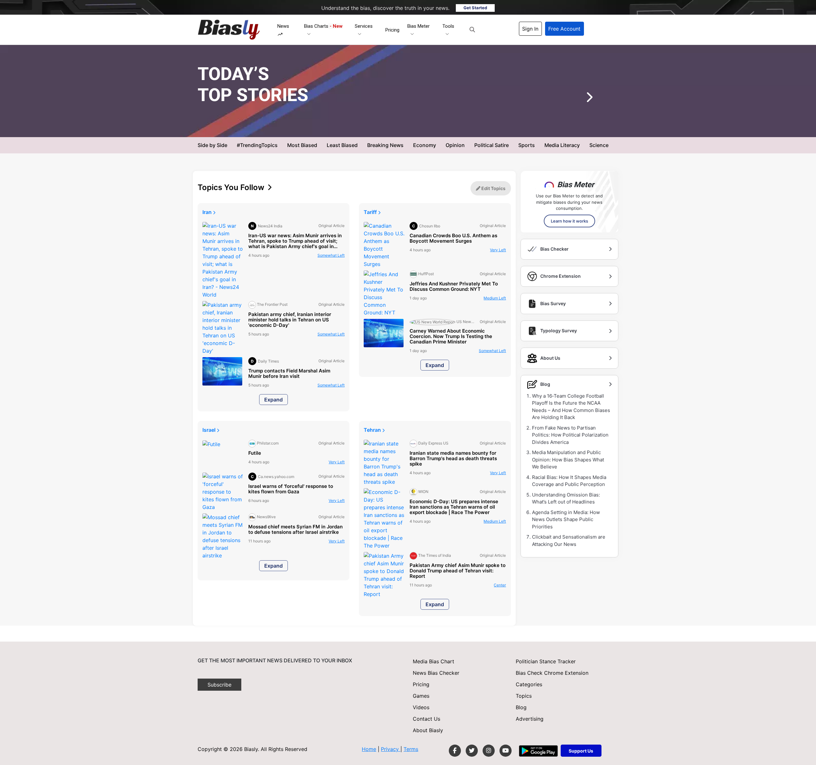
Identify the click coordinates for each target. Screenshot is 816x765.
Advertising (529, 719)
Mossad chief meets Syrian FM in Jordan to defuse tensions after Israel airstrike (295, 529)
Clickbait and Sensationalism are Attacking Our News (568, 540)
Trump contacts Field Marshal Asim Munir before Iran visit (289, 373)
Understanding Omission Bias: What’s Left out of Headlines (566, 498)
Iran (207, 212)
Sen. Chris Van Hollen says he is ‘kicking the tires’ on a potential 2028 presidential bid (408, 108)
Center (445, 127)
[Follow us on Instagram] (489, 751)
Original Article (417, 126)
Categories (529, 684)
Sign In (530, 29)
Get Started (475, 7)
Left (331, 255)
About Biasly (428, 730)
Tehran (373, 430)
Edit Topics (493, 188)
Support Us (581, 751)
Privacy (390, 749)
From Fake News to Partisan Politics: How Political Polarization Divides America (570, 435)
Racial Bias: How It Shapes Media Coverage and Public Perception (569, 481)
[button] (472, 29)
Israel (209, 430)
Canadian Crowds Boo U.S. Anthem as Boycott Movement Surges (453, 238)
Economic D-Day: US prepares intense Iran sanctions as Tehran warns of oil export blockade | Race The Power (454, 507)
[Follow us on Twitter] (472, 751)
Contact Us (426, 719)
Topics (524, 696)
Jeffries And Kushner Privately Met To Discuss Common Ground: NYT (454, 286)
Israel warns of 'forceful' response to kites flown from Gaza (290, 489)
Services (364, 26)
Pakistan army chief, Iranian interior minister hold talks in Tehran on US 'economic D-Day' (289, 320)
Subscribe (219, 684)
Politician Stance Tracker (546, 661)
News (283, 26)
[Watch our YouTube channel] (505, 751)
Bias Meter (418, 26)
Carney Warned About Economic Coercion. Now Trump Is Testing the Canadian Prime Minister (451, 336)
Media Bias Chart (433, 661)
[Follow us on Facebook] (455, 751)
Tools (448, 26)
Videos (421, 707)
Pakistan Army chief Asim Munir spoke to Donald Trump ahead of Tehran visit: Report (458, 571)
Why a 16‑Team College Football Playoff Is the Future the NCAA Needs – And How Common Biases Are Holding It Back (571, 407)
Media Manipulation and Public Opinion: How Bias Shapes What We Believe (568, 459)
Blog (521, 707)
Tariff (371, 212)
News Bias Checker (436, 673)
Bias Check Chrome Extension (552, 673)
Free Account (564, 29)
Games (421, 696)
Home (369, 749)
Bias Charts (323, 26)
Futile (254, 453)
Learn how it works (569, 221)
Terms (411, 749)
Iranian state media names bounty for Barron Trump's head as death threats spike (453, 459)
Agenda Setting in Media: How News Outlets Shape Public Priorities (566, 519)
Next (580, 99)
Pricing (392, 30)
